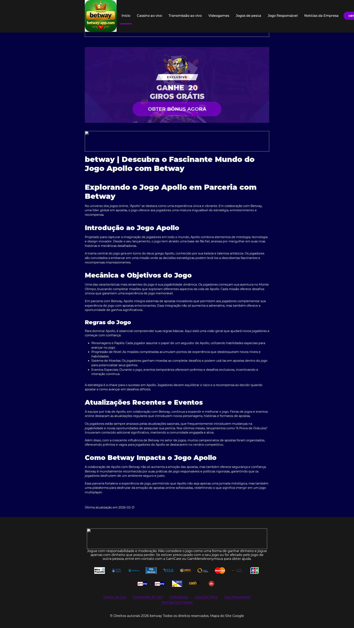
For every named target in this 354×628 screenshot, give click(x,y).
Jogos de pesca (248, 16)
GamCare (173, 559)
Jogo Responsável (283, 16)
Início (125, 16)
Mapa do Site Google (227, 616)
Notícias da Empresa (321, 16)
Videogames (218, 16)
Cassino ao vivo (149, 16)
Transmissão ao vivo (185, 16)
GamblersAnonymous (205, 559)
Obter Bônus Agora (177, 109)
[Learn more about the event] (177, 141)
